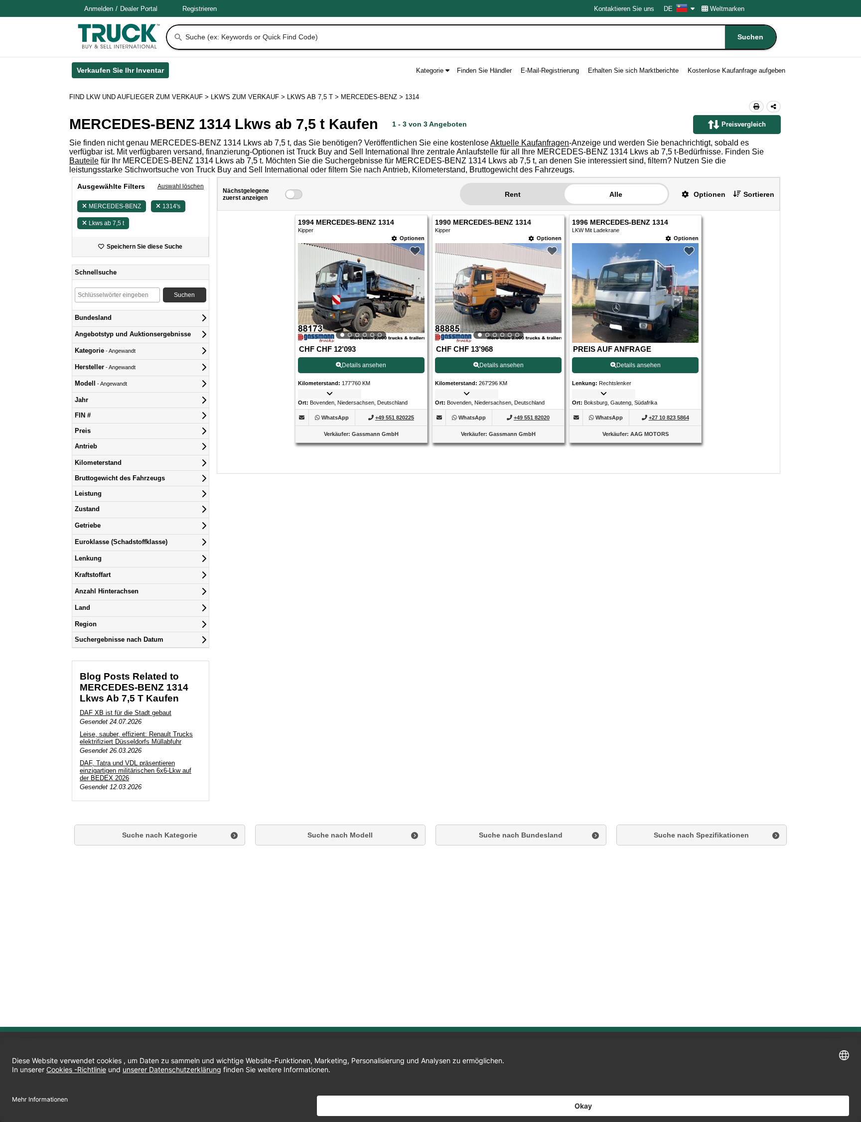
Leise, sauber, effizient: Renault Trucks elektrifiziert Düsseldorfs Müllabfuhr (136, 737)
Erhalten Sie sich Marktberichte (633, 70)
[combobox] (480, 37)
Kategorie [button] (429, 70)
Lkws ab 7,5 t (106, 223)
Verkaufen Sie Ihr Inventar (123, 72)
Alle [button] (615, 194)
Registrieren (199, 8)
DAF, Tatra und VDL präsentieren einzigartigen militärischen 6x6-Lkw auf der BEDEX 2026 (135, 770)
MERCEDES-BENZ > (373, 97)
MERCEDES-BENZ (115, 206)
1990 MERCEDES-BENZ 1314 (483, 222)
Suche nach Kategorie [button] (159, 835)
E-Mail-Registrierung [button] (550, 70)
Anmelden (98, 8)
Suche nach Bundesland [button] (521, 835)
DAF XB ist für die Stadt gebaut (125, 712)
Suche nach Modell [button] (340, 835)
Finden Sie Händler (484, 70)
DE (668, 8)
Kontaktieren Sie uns (624, 8)
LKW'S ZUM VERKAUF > (249, 97)
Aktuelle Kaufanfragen (529, 143)
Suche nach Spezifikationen (701, 835)
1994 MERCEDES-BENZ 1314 (346, 222)
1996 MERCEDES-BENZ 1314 (620, 222)
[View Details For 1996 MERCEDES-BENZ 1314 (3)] (635, 340)
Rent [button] (513, 194)
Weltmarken (727, 8)
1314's (171, 206)
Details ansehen (364, 365)
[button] (699, 194)
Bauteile (84, 160)
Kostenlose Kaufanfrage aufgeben (736, 70)
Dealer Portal (138, 8)
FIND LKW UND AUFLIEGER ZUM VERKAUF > (140, 97)
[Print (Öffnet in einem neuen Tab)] (756, 107)
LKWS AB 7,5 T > (314, 97)
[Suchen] (178, 37)
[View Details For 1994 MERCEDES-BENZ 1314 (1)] (361, 293)
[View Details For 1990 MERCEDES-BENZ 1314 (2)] (498, 293)
